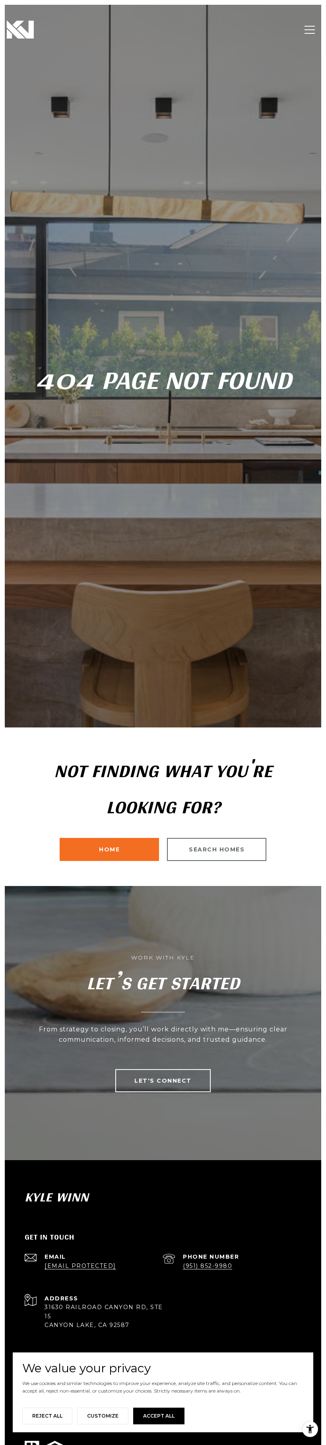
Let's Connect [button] (163, 1080)
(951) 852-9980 (207, 1265)
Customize (102, 1416)
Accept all (159, 1416)
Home (109, 849)
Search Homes (216, 849)
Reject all (47, 1416)
